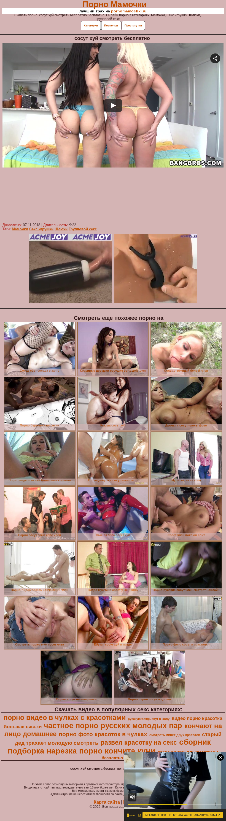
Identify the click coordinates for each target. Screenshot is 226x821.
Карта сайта (107, 802)
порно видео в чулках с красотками (65, 717)
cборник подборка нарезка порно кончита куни (109, 746)
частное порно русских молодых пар (113, 726)
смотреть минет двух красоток (174, 735)
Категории (91, 25)
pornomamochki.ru (129, 11)
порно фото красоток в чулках (103, 734)
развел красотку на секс (139, 742)
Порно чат (111, 25)
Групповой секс (83, 229)
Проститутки (133, 25)
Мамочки (20, 229)
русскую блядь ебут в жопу (149, 718)
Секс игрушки (41, 229)
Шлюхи (61, 229)
